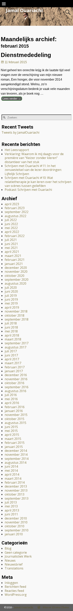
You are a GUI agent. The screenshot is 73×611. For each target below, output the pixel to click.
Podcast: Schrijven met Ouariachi (28, 189)
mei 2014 (11, 470)
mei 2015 (11, 431)
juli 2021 (11, 240)
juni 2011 (11, 514)
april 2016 (12, 403)
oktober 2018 (14, 315)
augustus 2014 (15, 462)
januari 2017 (14, 371)
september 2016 (16, 387)
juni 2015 (11, 427)
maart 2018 (13, 339)
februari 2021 (15, 260)
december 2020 (16, 268)
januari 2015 (14, 447)
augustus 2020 (15, 283)
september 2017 (16, 343)
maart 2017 (13, 363)
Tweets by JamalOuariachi (20, 132)
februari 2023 (15, 208)
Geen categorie (16, 552)
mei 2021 (11, 248)
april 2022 (12, 232)
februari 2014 (15, 482)
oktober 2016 (14, 383)
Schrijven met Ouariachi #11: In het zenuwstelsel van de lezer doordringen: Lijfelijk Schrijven (33, 170)
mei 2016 (11, 399)
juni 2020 (11, 291)
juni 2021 (11, 244)
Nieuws (10, 560)
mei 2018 (11, 331)
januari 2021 (14, 264)
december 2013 (16, 486)
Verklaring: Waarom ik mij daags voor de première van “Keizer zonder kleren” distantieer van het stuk (34, 158)
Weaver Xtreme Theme (55, 607)
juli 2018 (11, 323)
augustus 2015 (15, 423)
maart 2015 (13, 439)
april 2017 (12, 359)
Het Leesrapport (17, 150)
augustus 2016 (15, 391)
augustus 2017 (15, 347)
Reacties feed (14, 591)
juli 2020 (11, 287)
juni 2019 (11, 299)
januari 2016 (14, 411)
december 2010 (16, 518)
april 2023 (12, 204)
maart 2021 (13, 256)
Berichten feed (15, 586)
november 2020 (16, 271)
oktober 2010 (14, 526)
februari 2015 (15, 442)
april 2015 (12, 434)
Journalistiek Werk (18, 556)
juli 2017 (11, 351)
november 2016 (16, 379)
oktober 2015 (14, 419)
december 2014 (16, 450)
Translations (14, 568)
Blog (8, 548)
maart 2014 (13, 478)
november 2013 (16, 490)
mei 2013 (11, 506)
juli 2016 (11, 395)
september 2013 (16, 498)
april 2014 (12, 474)
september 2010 (16, 530)
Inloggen (11, 583)
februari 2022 (15, 236)
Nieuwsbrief (14, 564)
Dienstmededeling (26, 55)
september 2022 (16, 212)
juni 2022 (11, 224)
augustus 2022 (15, 216)
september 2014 (16, 458)
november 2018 (16, 311)
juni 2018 (11, 327)
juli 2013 (11, 502)
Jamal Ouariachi (24, 10)
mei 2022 (11, 228)
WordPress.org (16, 594)
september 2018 (16, 319)
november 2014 (16, 454)
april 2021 (12, 252)
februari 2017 (15, 367)
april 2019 (12, 307)
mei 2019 (11, 303)
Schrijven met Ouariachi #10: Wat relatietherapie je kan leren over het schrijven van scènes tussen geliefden (38, 182)
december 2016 (16, 375)
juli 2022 (11, 220)
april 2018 (12, 335)
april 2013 (12, 510)
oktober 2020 (14, 276)
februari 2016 (15, 407)
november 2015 (16, 415)
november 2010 (16, 522)
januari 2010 (14, 534)
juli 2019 (11, 295)
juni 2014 (11, 466)
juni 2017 (11, 355)
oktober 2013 (14, 494)
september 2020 (16, 279)
